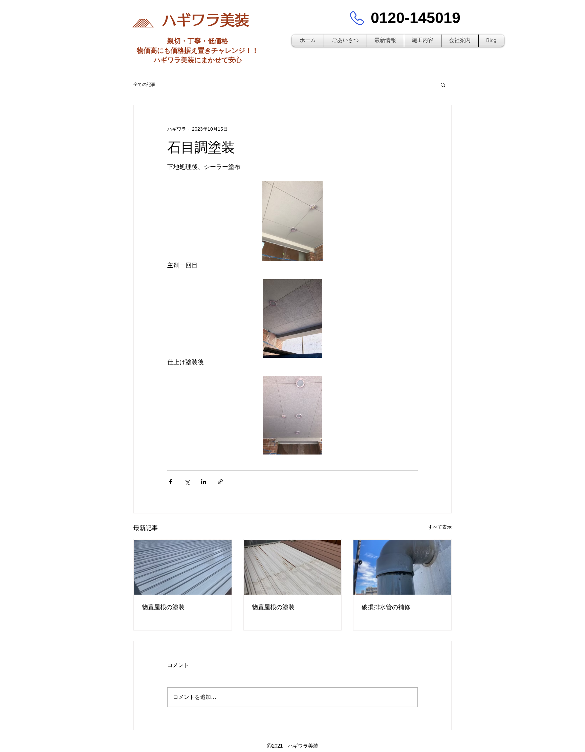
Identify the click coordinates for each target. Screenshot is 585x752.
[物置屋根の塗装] (183, 567)
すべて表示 (440, 527)
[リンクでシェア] (220, 482)
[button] (443, 84)
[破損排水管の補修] (402, 567)
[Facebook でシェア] (170, 482)
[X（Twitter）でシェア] (187, 482)
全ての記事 (144, 84)
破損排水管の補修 (386, 607)
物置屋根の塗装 (163, 607)
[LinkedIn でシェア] (203, 482)
